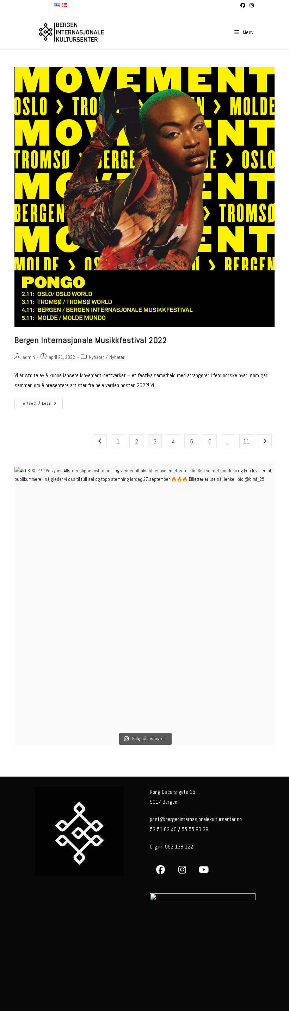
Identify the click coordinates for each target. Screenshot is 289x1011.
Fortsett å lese (41, 404)
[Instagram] (182, 870)
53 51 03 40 (163, 829)
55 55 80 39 (195, 829)
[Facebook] (160, 870)
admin (29, 357)
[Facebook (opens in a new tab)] (242, 5)
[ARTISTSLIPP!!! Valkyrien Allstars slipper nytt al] (144, 597)
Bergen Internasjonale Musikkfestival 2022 (90, 340)
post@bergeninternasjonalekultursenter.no (196, 819)
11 (246, 441)
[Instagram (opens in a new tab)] (250, 5)
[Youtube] (203, 870)
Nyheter (96, 357)
